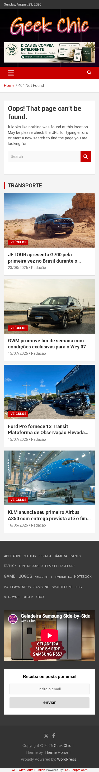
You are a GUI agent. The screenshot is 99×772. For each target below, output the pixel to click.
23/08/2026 (18, 268)
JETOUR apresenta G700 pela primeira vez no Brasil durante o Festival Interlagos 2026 (42, 261)
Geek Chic (62, 745)
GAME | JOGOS (18, 576)
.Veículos (18, 242)
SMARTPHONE (62, 587)
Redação (38, 268)
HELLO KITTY (44, 577)
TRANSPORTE (25, 185)
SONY (78, 587)
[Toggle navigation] (11, 73)
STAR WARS (12, 597)
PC (6, 587)
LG (70, 577)
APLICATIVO (12, 556)
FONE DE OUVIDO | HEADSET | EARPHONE (47, 566)
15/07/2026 (18, 353)
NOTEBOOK (83, 577)
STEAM (28, 597)
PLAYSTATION (20, 587)
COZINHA (45, 556)
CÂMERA (60, 556)
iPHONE (60, 577)
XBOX (40, 597)
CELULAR (30, 556)
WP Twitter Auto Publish (28, 770)
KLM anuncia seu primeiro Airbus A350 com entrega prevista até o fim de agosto (47, 518)
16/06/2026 (18, 525)
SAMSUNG (41, 587)
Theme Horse (56, 752)
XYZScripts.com (76, 770)
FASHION (10, 566)
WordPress (66, 759)
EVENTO (75, 556)
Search (86, 157)
